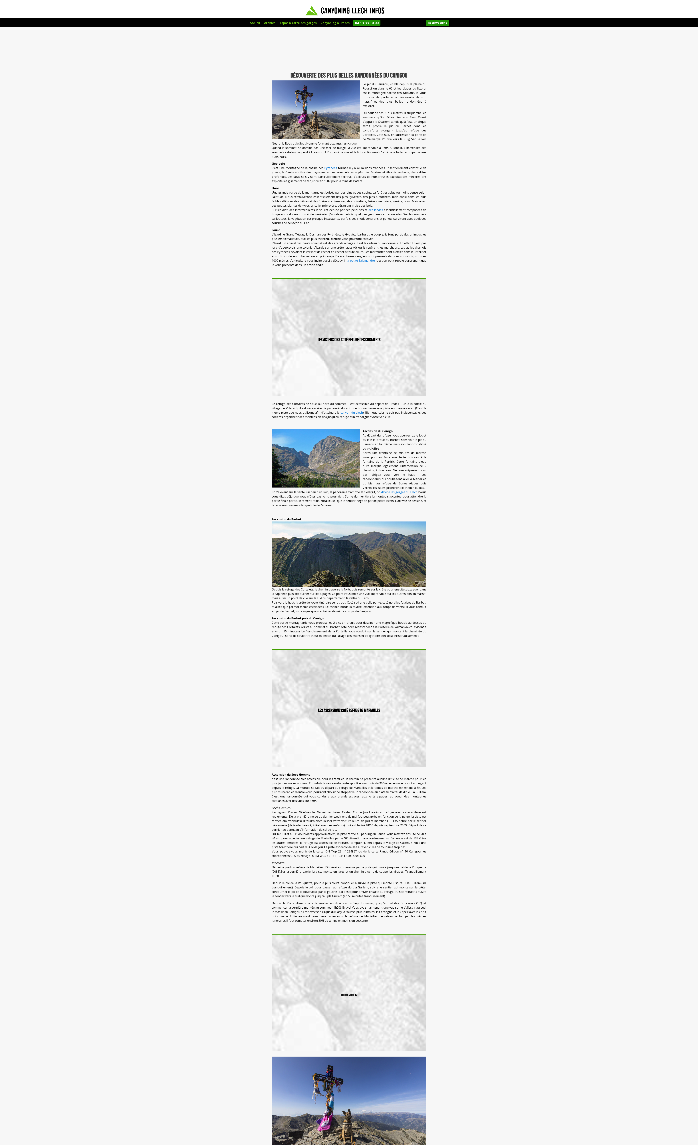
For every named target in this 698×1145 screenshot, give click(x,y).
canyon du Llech (351, 413)
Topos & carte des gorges (298, 23)
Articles (269, 23)
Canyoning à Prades (335, 23)
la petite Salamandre (361, 261)
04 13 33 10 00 (367, 22)
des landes (375, 210)
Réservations (437, 23)
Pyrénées (330, 168)
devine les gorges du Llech (399, 492)
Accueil (255, 23)
